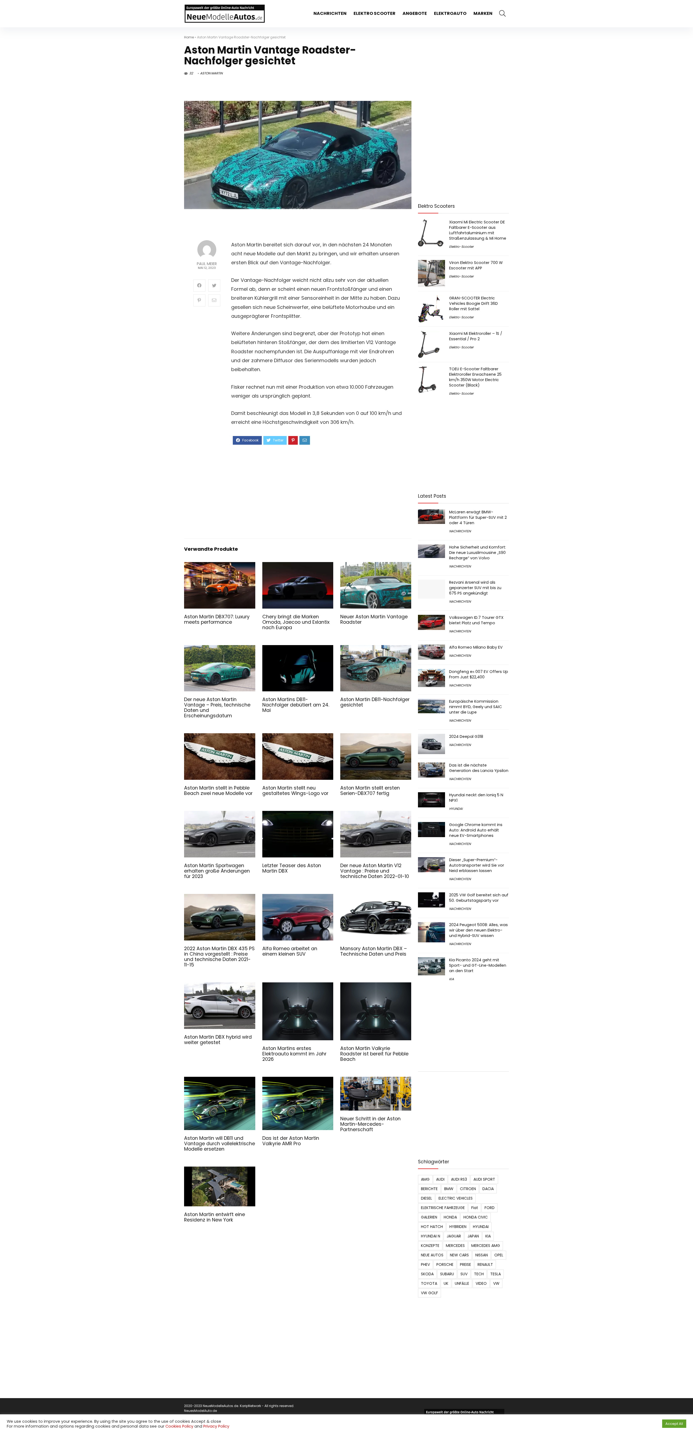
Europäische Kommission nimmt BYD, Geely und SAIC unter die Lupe (475, 707)
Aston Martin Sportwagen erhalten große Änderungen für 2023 (217, 871)
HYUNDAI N (430, 1236)
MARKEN (482, 13)
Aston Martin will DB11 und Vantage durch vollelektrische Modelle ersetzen (219, 1143)
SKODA (427, 1274)
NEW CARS (459, 1255)
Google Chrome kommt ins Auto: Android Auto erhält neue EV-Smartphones (475, 830)
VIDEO (481, 1283)
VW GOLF (429, 1293)
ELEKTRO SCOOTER (374, 13)
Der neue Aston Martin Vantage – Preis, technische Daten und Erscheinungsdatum (217, 707)
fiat (474, 1207)
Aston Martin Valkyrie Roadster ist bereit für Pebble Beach (374, 1053)
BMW (448, 1188)
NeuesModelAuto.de (200, 1410)
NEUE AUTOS (432, 1255)
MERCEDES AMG (485, 1245)
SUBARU (447, 1274)
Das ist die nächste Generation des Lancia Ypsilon (478, 767)
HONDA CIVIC (475, 1217)
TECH (479, 1274)
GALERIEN (429, 1217)
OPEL (498, 1255)
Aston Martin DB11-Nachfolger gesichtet (375, 702)
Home (189, 37)
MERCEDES (455, 1245)
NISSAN (481, 1255)
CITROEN (468, 1188)
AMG (425, 1179)
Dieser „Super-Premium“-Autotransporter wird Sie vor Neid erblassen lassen (476, 865)
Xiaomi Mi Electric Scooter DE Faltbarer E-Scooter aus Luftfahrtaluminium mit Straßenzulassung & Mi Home (477, 230)
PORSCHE (444, 1264)
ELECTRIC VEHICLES (456, 1198)
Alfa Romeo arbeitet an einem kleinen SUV (289, 951)
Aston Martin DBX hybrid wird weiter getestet (218, 1040)
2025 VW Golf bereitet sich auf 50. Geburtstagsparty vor (478, 897)
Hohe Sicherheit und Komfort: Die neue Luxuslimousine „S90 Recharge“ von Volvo (477, 552)
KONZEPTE (430, 1245)
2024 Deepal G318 (466, 736)
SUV (464, 1274)
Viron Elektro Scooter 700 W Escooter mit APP (476, 265)
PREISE (465, 1264)
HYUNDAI (456, 808)
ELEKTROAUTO (450, 13)
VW (496, 1283)
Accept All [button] (674, 1423)
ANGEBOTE (415, 13)
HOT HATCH (432, 1226)
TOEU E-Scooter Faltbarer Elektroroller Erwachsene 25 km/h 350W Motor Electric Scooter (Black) (475, 377)
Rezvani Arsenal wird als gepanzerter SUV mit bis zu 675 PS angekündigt (475, 588)
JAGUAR (454, 1236)
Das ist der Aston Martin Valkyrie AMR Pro (290, 1141)
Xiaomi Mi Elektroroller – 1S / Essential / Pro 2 (475, 336)
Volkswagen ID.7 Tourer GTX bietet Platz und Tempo (476, 620)
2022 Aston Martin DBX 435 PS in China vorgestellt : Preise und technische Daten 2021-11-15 (219, 956)
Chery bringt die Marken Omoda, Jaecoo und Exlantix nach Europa (295, 622)
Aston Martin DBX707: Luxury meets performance (217, 619)
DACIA (488, 1188)
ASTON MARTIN (211, 73)
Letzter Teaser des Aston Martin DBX (291, 868)
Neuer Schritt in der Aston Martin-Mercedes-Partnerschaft (370, 1124)
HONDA (450, 1217)
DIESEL (426, 1198)
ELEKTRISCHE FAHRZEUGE (443, 1207)
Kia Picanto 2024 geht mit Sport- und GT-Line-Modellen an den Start (477, 965)
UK (446, 1283)
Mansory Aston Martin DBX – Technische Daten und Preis (373, 951)
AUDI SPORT (484, 1179)
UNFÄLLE (462, 1283)
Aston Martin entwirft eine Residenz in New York (214, 1217)
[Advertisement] (317, 491)
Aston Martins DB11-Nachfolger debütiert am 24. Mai (295, 705)
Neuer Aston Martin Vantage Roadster (374, 619)
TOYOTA (429, 1283)
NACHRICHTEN (329, 13)
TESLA (495, 1274)
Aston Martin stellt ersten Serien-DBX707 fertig (370, 791)
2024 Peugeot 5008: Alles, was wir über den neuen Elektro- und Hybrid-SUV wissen (478, 930)
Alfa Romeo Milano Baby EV (476, 647)
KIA (451, 979)
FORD (490, 1207)
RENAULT (485, 1264)
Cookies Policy (179, 1426)
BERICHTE (429, 1188)
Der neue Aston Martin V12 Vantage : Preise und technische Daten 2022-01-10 (374, 871)
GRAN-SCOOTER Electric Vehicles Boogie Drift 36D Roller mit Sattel (473, 303)
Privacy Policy (216, 1426)
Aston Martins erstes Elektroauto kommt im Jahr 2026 (294, 1053)
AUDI (440, 1179)
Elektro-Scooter (461, 246)
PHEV (425, 1264)
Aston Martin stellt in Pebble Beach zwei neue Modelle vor (218, 791)
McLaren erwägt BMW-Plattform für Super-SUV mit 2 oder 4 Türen (478, 517)
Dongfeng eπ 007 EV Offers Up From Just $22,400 (478, 674)
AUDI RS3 (459, 1179)
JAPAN (473, 1236)
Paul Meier (207, 264)
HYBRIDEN (457, 1226)
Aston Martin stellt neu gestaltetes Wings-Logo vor (295, 791)
